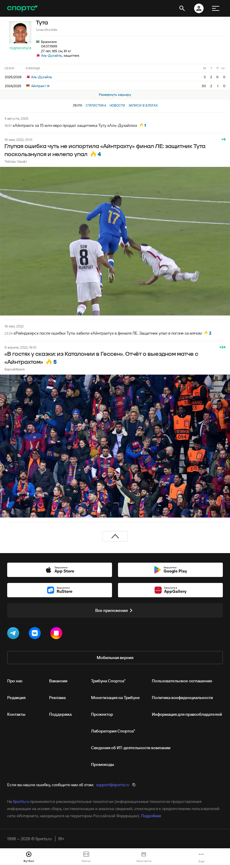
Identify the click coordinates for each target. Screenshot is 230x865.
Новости (117, 105)
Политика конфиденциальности (182, 697)
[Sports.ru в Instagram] (57, 634)
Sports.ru (21, 801)
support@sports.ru (112, 784)
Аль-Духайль (51, 55)
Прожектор (102, 714)
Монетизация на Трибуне (115, 697)
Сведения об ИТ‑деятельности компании (130, 747)
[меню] (215, 8)
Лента (77, 105)
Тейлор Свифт (15, 161)
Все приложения (111, 610)
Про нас (14, 681)
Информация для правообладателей (187, 714)
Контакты (16, 714)
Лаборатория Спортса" (113, 731)
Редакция (16, 697)
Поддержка (60, 714)
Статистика (96, 105)
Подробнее (151, 815)
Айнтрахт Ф (40, 86)
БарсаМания (14, 369)
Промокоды (102, 764)
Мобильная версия (115, 657)
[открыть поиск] (182, 8)
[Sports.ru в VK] (36, 634)
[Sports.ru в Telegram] (14, 634)
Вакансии (58, 681)
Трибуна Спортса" (108, 681)
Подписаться (20, 48)
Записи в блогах (143, 105)
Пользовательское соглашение (182, 681)
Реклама (57, 697)
